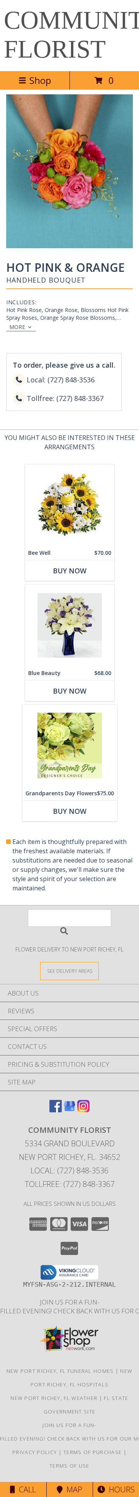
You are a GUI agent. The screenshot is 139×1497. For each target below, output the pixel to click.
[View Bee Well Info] (69, 505)
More (17, 327)
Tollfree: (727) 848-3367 (70, 1184)
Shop (40, 80)
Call (25, 1489)
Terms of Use (69, 1465)
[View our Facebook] (55, 1109)
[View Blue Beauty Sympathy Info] (69, 625)
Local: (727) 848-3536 (69, 1170)
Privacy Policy (34, 1452)
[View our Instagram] (83, 1109)
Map (72, 1489)
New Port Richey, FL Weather (53, 1398)
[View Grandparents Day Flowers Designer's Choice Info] (69, 745)
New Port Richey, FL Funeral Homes (60, 1370)
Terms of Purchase (92, 1452)
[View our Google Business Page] (69, 1109)
